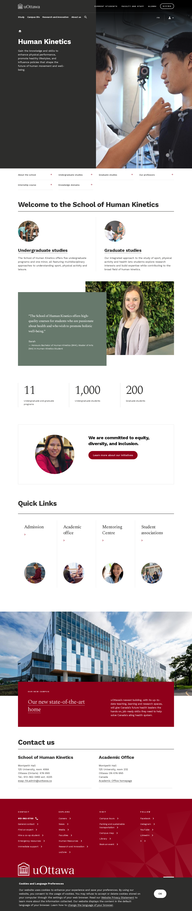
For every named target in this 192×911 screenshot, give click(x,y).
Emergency (29, 841)
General (26, 824)
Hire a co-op (28, 835)
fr (158, 18)
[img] (29, 6)
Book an (107, 844)
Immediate (28, 846)
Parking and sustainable (112, 826)
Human (68, 841)
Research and (71, 846)
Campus (107, 818)
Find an (25, 829)
